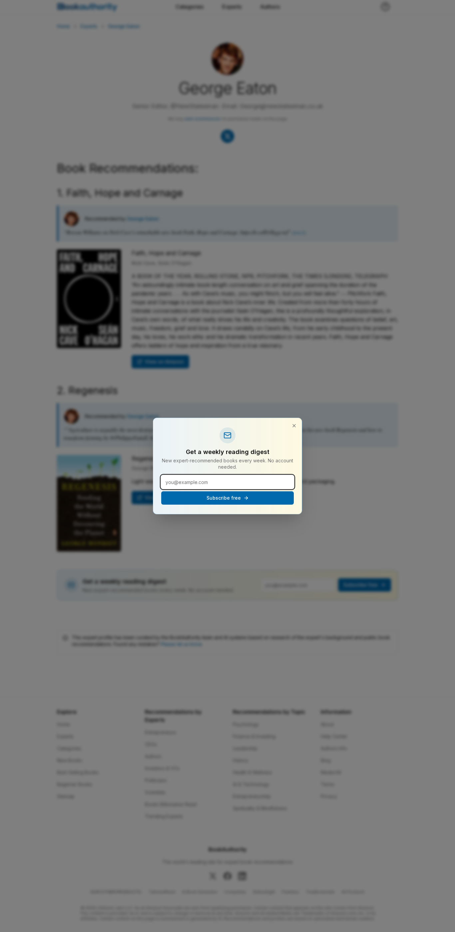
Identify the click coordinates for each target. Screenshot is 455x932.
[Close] (294, 425)
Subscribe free (224, 498)
